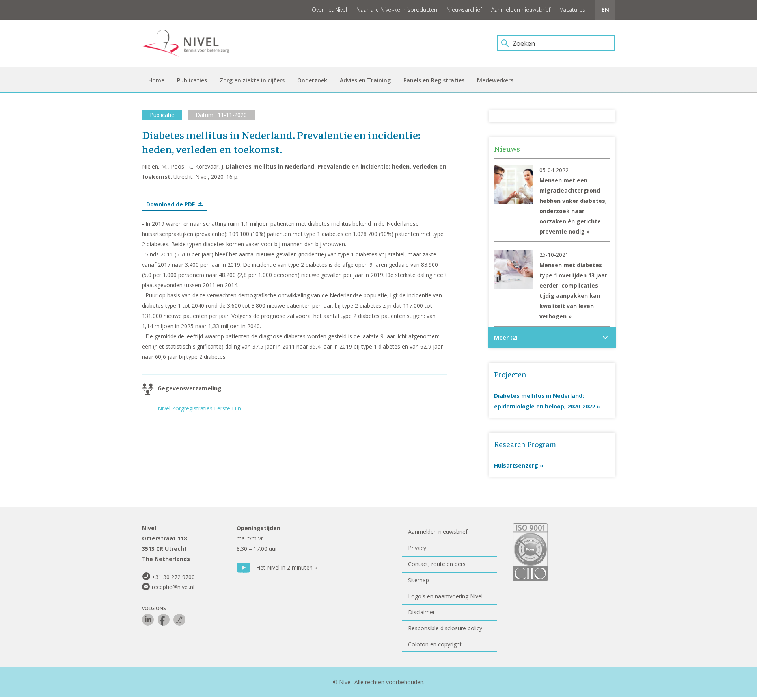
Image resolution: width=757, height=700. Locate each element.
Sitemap (418, 580)
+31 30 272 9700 (173, 577)
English (605, 10)
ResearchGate (179, 620)
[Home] (191, 43)
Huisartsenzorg (516, 465)
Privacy (417, 547)
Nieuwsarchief (464, 9)
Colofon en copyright (435, 644)
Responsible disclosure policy (445, 628)
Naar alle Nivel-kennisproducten (396, 9)
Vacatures (572, 9)
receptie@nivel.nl (173, 586)
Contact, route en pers (437, 564)
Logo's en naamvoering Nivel (445, 596)
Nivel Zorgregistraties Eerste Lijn (199, 408)
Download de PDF (170, 204)
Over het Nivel (329, 9)
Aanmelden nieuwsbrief (520, 9)
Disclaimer (421, 612)
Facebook (164, 620)
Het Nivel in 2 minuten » (286, 567)
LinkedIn (148, 620)
